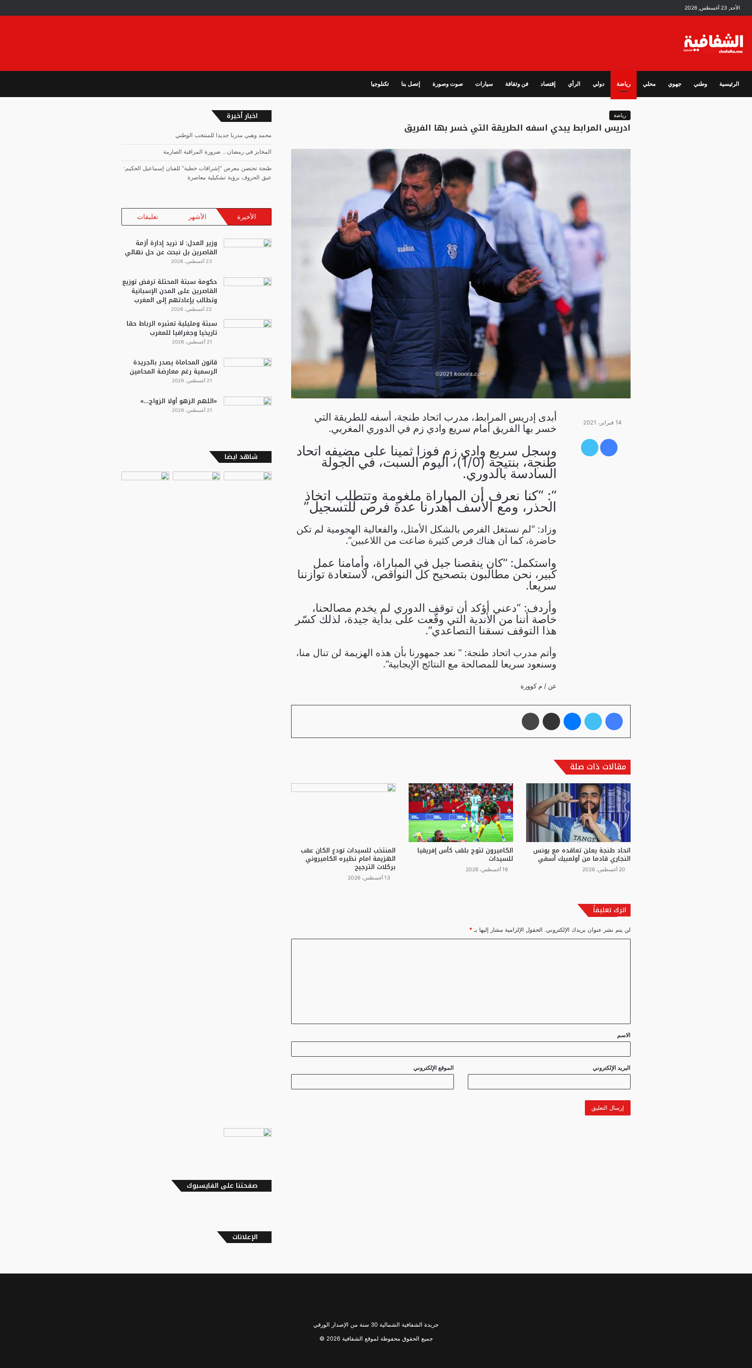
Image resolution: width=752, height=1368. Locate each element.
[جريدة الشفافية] (714, 43)
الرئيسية (729, 84)
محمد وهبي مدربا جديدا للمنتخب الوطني (223, 134)
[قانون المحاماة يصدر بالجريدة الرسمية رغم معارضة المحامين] (248, 374)
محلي (649, 84)
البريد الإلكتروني (612, 1067)
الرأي (574, 84)
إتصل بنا (410, 84)
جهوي (675, 84)
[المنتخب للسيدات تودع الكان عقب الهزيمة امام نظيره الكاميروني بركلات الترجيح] (343, 812)
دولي (598, 84)
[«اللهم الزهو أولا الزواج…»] (248, 413)
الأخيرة (246, 216)
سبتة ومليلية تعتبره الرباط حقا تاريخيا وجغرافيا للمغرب (172, 328)
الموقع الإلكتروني (433, 1067)
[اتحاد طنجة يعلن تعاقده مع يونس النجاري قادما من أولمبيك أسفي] (578, 812)
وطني (700, 84)
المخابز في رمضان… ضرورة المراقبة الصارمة (217, 151)
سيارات (484, 84)
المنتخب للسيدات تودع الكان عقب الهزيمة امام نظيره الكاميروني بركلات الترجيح (348, 859)
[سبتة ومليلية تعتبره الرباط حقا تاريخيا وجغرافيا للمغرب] (248, 335)
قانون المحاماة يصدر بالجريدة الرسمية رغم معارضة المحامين (173, 367)
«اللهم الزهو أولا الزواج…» (178, 401)
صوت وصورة (448, 84)
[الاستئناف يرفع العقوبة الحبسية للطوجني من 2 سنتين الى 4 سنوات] (248, 1141)
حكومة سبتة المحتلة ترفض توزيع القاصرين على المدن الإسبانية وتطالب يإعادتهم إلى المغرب (169, 291)
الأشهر (197, 216)
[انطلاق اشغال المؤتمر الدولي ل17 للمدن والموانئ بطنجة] (197, 798)
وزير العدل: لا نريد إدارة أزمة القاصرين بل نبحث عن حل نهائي (171, 247)
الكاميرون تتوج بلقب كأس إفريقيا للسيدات (465, 855)
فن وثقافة (516, 84)
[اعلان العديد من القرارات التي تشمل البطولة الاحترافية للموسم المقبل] (248, 798)
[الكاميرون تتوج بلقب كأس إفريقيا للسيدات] (461, 812)
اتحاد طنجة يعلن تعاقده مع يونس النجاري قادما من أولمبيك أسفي (582, 855)
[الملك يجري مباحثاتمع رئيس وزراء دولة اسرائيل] (145, 798)
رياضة (624, 84)
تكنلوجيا (380, 84)
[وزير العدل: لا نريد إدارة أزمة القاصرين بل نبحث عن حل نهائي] (248, 255)
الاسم (624, 1034)
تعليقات (147, 216)
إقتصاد (548, 84)
